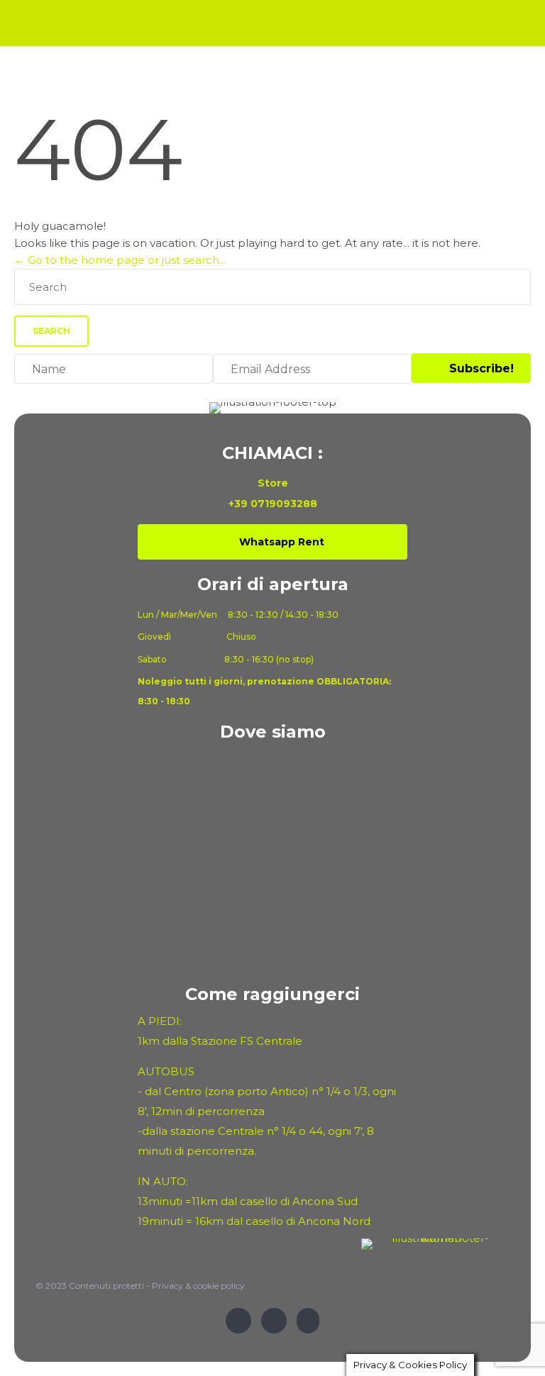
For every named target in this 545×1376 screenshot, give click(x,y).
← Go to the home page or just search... (120, 260)
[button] (471, 368)
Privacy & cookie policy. (199, 1285)
